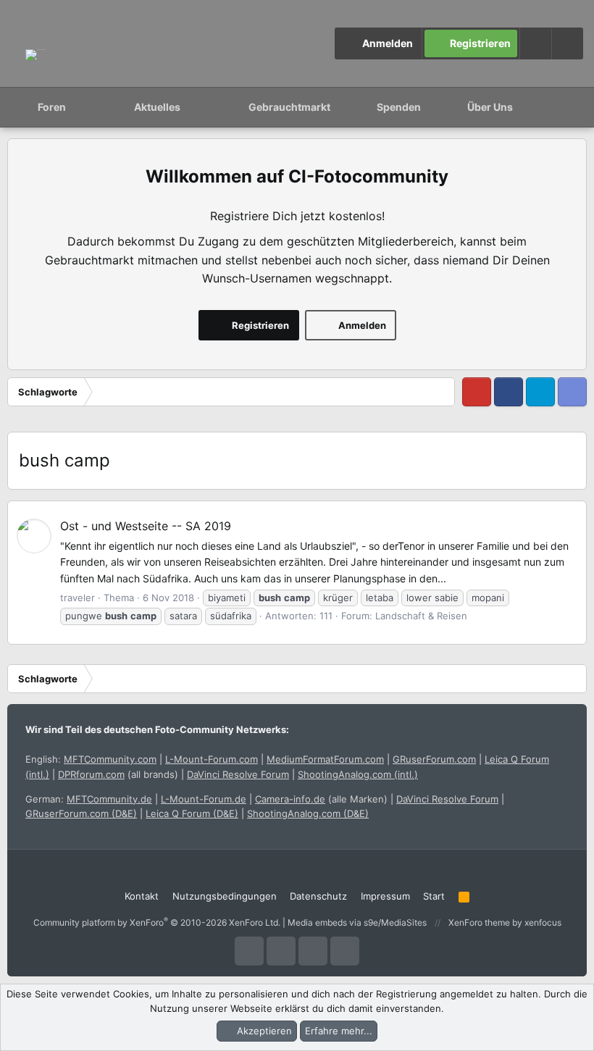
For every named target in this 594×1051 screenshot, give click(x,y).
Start (434, 896)
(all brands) (118, 774)
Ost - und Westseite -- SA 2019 (145, 526)
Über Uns (490, 107)
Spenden (399, 107)
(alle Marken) (321, 799)
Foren (52, 107)
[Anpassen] (535, 43)
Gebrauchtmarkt (289, 107)
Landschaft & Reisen (421, 615)
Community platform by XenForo (156, 922)
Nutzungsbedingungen (224, 896)
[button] (567, 43)
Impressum (385, 896)
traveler (77, 597)
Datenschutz (318, 896)
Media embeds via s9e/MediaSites (357, 922)
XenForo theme (479, 922)
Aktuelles (157, 107)
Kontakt (142, 896)
